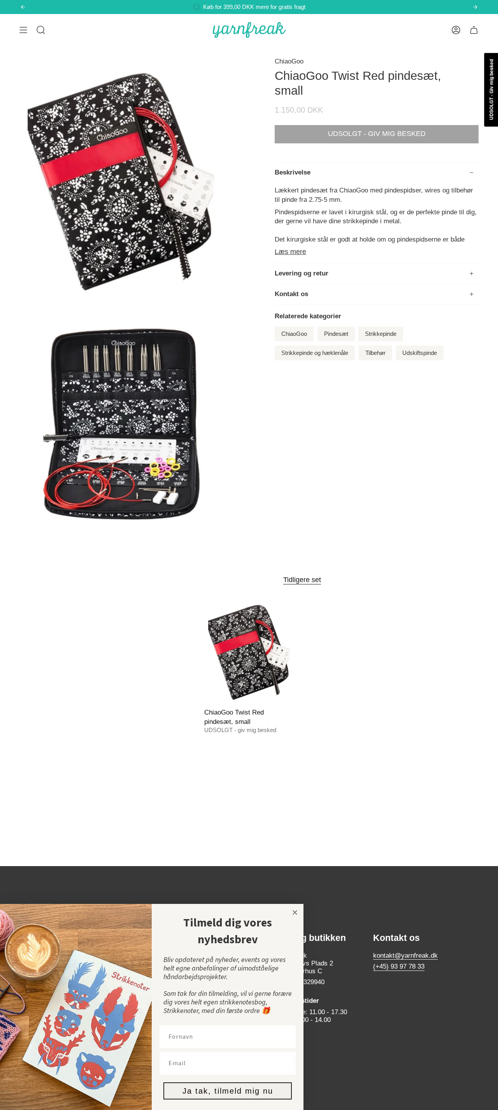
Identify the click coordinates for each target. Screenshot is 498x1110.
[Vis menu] (23, 30)
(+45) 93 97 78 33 (398, 966)
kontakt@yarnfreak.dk (405, 955)
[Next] (475, 7)
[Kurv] (474, 30)
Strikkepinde (380, 334)
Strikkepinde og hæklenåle (314, 353)
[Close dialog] (295, 912)
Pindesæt (336, 334)
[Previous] (22, 7)
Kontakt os (291, 294)
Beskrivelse (292, 172)
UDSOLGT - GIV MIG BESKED (377, 134)
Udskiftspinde (419, 353)
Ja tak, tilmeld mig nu (227, 1091)
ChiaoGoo (289, 61)
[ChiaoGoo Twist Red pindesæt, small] (249, 651)
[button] (41, 30)
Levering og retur (301, 273)
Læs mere (290, 252)
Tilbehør (375, 353)
